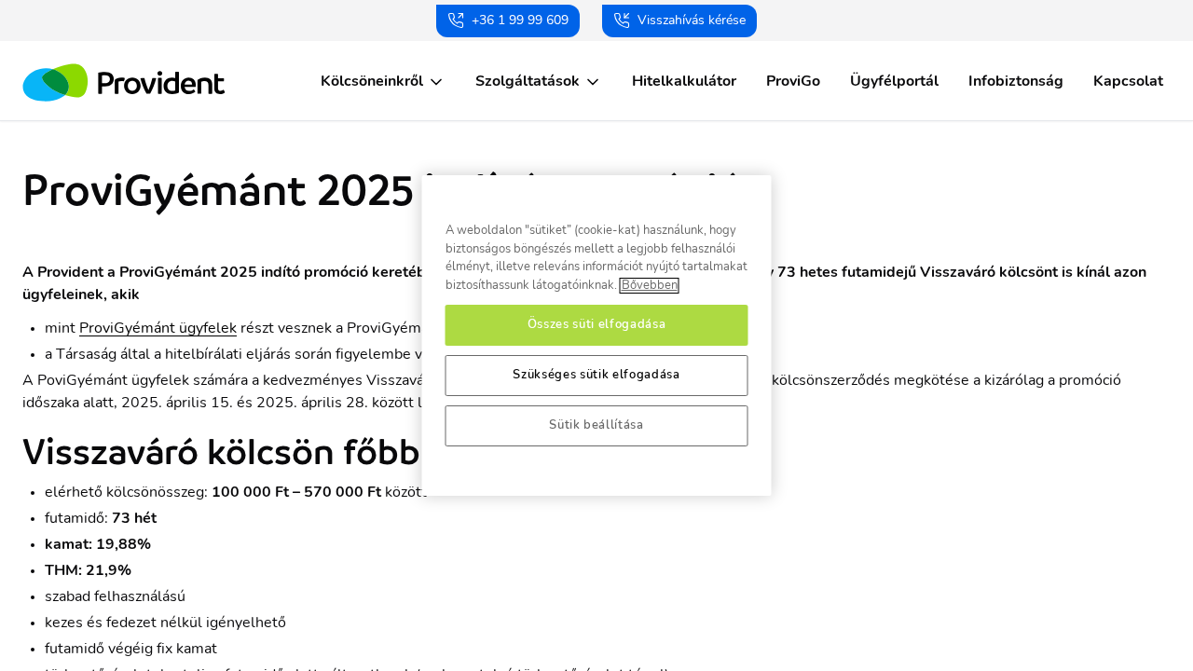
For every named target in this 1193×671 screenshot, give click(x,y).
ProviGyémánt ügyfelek (158, 328)
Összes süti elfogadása (596, 325)
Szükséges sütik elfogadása (596, 375)
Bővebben (650, 286)
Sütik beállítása (596, 425)
